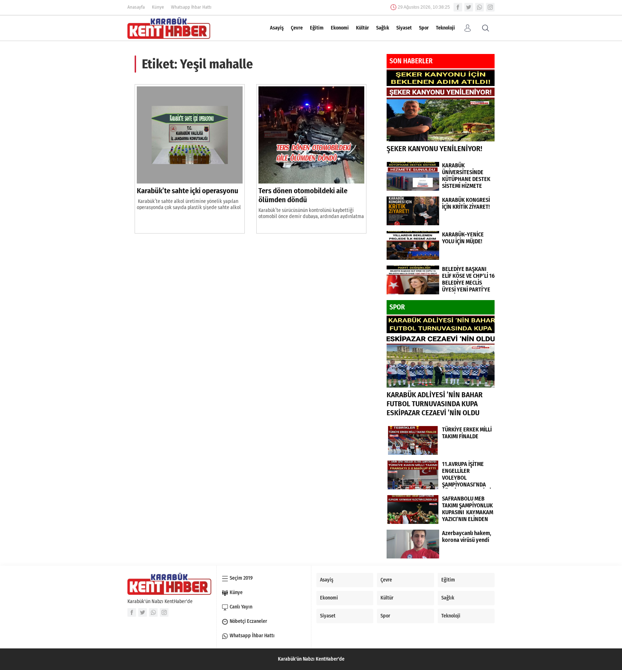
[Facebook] (458, 7)
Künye (158, 7)
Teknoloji (445, 28)
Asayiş (277, 28)
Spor (424, 28)
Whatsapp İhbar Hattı (191, 7)
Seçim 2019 (241, 578)
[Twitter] (468, 7)
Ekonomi (340, 28)
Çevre (297, 28)
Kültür (362, 28)
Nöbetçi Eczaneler (248, 621)
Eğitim (317, 28)
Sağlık (382, 28)
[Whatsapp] (479, 7)
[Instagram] (490, 7)
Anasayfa (136, 7)
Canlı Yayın (241, 607)
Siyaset (404, 28)
